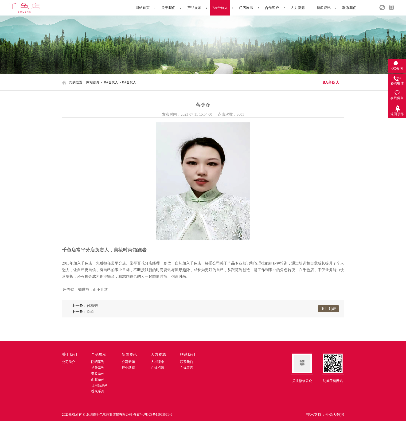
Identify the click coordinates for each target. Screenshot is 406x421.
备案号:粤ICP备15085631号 (152, 414)
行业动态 (128, 368)
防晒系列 (97, 362)
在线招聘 (157, 368)
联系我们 (186, 362)
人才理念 (157, 362)
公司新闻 (128, 362)
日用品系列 (99, 385)
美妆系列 (97, 373)
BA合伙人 (111, 82)
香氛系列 (97, 391)
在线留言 (186, 368)
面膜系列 (97, 379)
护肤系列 (97, 368)
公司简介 (68, 362)
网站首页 (92, 82)
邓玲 (90, 312)
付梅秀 (92, 306)
